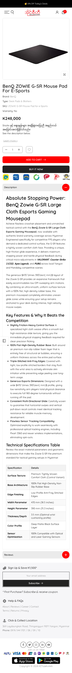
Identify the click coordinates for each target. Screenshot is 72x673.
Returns (15, 610)
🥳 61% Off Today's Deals (36, 3)
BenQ (13, 96)
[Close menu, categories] (51, 5)
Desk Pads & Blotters (20, 101)
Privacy (25, 610)
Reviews (15, 606)
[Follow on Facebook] (23, 645)
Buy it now (36, 169)
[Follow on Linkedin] (42, 645)
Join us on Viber (36, 649)
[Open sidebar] (4, 341)
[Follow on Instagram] (36, 645)
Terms (6, 610)
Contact (34, 606)
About (6, 606)
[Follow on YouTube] (49, 645)
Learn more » (10, 140)
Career (25, 606)
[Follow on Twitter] (30, 645)
